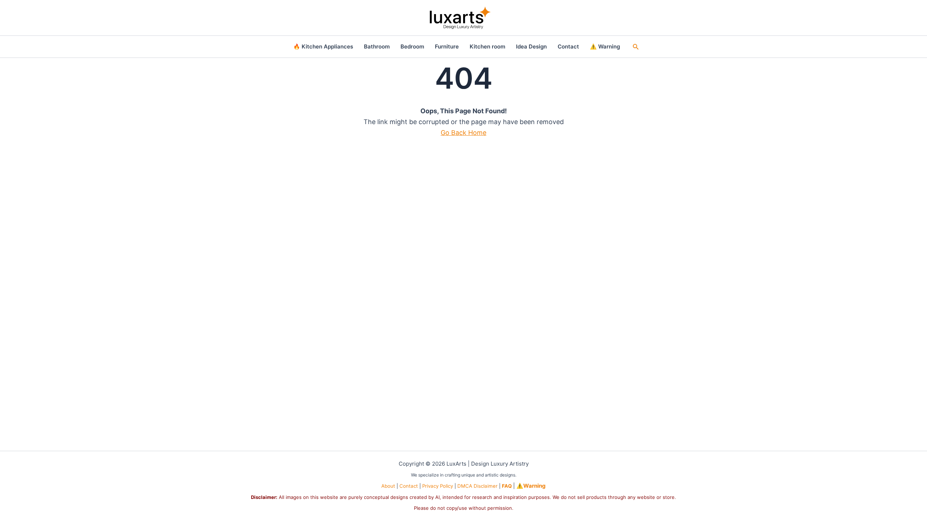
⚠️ (531, 485)
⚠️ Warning (605, 46)
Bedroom (412, 46)
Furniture (447, 46)
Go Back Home (463, 132)
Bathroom (377, 46)
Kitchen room (487, 46)
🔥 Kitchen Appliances (323, 46)
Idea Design (531, 46)
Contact (568, 46)
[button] (636, 46)
